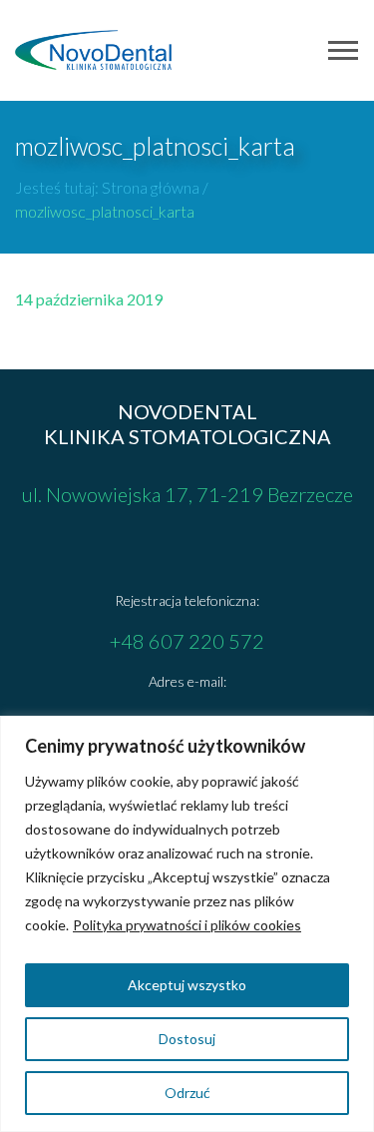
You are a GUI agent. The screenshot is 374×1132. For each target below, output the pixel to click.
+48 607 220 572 (187, 641)
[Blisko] (353, 733)
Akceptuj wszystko (187, 984)
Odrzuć (187, 1092)
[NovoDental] (94, 50)
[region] (187, 924)
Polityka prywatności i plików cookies (187, 924)
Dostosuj (187, 1038)
